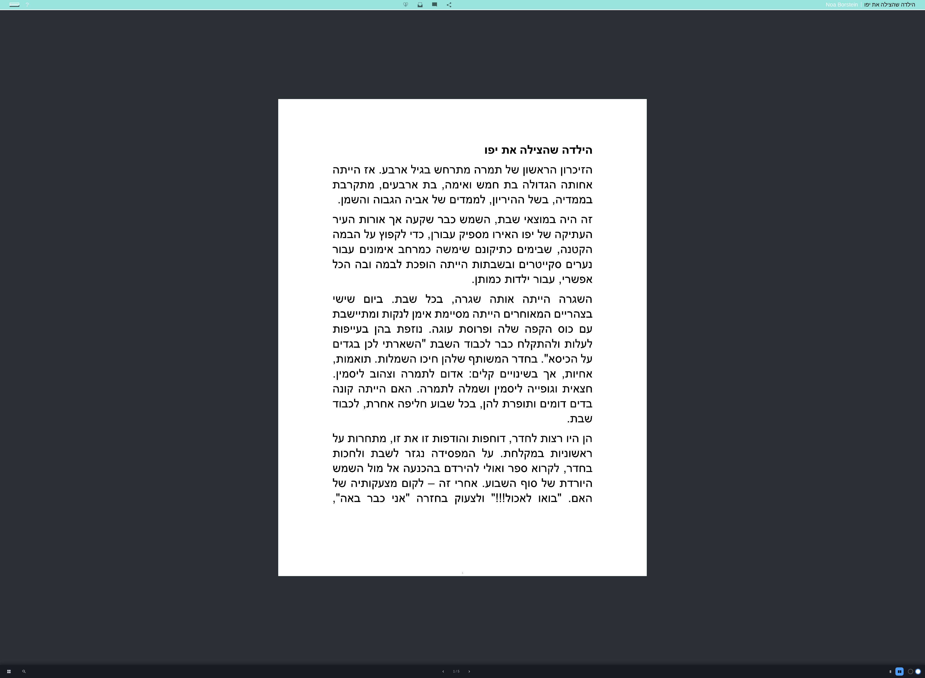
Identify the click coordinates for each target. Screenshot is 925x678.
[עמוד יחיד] (890, 671)
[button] (24, 671)
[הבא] (469, 671)
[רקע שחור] (910, 671)
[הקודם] (443, 671)
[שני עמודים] (899, 671)
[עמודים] (8, 671)
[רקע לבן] (918, 671)
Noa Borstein (842, 4)
